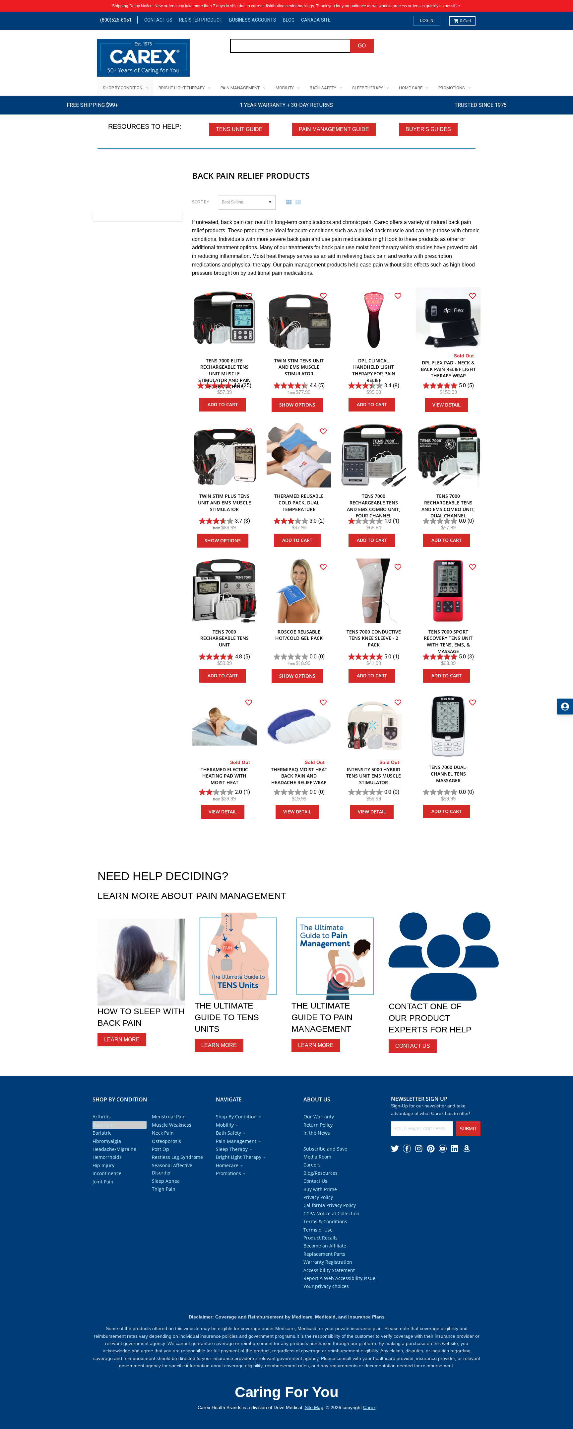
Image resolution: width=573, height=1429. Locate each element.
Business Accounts (252, 20)
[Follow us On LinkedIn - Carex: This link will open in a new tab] (455, 1149)
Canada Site (316, 20)
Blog (288, 20)
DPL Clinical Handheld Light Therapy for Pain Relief (373, 370)
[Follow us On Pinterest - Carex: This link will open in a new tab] (431, 1149)
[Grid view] (290, 202)
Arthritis (102, 1116)
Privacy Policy (318, 1197)
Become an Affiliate (324, 1245)
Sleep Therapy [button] (232, 1149)
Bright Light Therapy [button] (238, 1157)
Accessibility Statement (329, 1270)
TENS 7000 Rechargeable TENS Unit (224, 638)
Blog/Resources (320, 1173)
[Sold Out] (448, 319)
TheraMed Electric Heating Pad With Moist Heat (224, 776)
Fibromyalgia (107, 1141)
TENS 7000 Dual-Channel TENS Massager (448, 773)
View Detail (446, 405)
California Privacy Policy (329, 1205)
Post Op (160, 1149)
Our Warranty (318, 1116)
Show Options (297, 405)
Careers (312, 1165)
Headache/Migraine (114, 1149)
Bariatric (102, 1133)
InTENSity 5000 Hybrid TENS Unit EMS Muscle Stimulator (373, 776)
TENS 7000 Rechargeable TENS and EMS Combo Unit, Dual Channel (448, 506)
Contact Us (158, 20)
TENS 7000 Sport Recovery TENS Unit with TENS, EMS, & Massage (448, 641)
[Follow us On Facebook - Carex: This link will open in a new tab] (407, 1149)
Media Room (317, 1157)
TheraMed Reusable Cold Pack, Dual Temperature (299, 502)
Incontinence (107, 1173)
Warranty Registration (327, 1262)
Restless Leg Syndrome (177, 1157)
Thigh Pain (163, 1189)
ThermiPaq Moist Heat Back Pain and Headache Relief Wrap (299, 776)
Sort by (200, 202)
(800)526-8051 (116, 20)
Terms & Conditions (325, 1221)
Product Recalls (320, 1238)
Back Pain (103, 1125)
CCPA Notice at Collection (331, 1213)
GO (362, 45)
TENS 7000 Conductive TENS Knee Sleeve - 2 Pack (374, 638)
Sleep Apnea (166, 1181)
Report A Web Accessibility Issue (339, 1278)
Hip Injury (103, 1165)
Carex (369, 1407)
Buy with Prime (320, 1189)
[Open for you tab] (565, 706)
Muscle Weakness (171, 1125)
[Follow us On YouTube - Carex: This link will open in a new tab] (443, 1149)
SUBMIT (468, 1128)
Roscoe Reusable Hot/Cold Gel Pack (299, 635)
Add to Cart (223, 404)
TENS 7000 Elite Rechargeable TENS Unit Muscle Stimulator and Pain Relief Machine (224, 373)
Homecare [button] (227, 1165)
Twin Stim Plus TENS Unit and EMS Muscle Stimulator (224, 502)
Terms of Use (318, 1230)
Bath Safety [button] (228, 1133)
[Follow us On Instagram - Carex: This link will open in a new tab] (419, 1149)
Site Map (314, 1407)
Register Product (201, 20)
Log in (426, 20)
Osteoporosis (166, 1141)
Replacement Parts (324, 1254)
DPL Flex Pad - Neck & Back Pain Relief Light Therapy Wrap (448, 369)
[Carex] (143, 59)
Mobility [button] (225, 1125)
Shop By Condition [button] (236, 1116)
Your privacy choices (326, 1286)
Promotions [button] (228, 1173)
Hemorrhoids (107, 1157)
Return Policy (318, 1125)
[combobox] (290, 46)
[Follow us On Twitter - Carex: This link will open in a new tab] (395, 1149)
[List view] (299, 202)
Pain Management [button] (236, 1141)
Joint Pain (103, 1181)
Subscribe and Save (325, 1149)
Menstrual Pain (169, 1116)
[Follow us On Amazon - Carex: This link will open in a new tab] (467, 1149)
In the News (316, 1133)
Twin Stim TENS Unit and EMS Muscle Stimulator (299, 367)
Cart (465, 21)
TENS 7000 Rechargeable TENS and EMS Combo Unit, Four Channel (373, 506)
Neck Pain (163, 1133)
